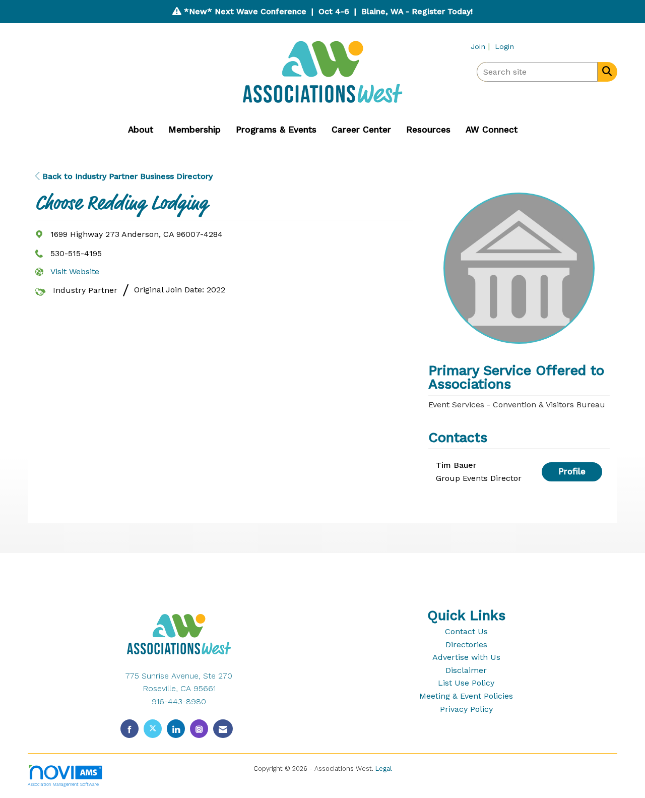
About (140, 130)
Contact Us (466, 631)
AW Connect (492, 130)
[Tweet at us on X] (153, 728)
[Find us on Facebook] (129, 728)
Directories (466, 644)
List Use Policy (466, 683)
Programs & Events (276, 130)
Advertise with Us (466, 657)
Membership (194, 130)
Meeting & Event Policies (466, 696)
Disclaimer (466, 670)
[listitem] (481, 46)
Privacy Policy (466, 709)
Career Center (361, 130)
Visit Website (74, 271)
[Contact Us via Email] (223, 728)
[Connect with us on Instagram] (199, 728)
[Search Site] (605, 71)
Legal (383, 768)
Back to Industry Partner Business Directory (126, 176)
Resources (428, 130)
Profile (572, 471)
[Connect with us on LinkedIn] (176, 728)
